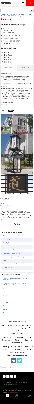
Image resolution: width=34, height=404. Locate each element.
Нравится (3, 110)
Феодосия (18, 340)
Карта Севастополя (17, 352)
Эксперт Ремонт (7, 267)
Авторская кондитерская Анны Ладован (14, 257)
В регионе (28, 340)
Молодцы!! (6, 302)
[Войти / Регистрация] (30, 3)
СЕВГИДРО (6, 243)
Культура (24, 328)
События (10, 325)
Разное (17, 330)
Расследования (6, 328)
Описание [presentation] (8, 68)
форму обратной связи (13, 392)
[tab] (8, 68)
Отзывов (14, 19)
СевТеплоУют (7, 239)
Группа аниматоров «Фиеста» (11, 253)
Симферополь (7, 340)
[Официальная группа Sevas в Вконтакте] (13, 360)
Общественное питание (18, 14)
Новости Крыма (7, 347)
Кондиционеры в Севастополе (12, 250)
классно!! (5, 292)
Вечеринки (17, 349)
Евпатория (19, 337)
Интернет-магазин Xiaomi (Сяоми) (13, 236)
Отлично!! (5, 306)
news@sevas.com (12, 367)
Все (3, 325)
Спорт (31, 328)
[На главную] (5, 3)
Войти (17, 224)
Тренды (17, 325)
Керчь (29, 337)
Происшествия (27, 325)
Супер (4, 288)
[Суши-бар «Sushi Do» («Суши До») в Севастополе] (17, 124)
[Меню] (12, 3)
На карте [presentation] (25, 68)
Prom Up (5, 260)
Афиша (5, 349)
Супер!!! (5, 295)
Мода (29, 349)
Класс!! (5, 299)
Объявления (18, 347)
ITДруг (5, 246)
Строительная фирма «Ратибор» (12, 264)
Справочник (4, 14)
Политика (16, 328)
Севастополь (7, 337)
